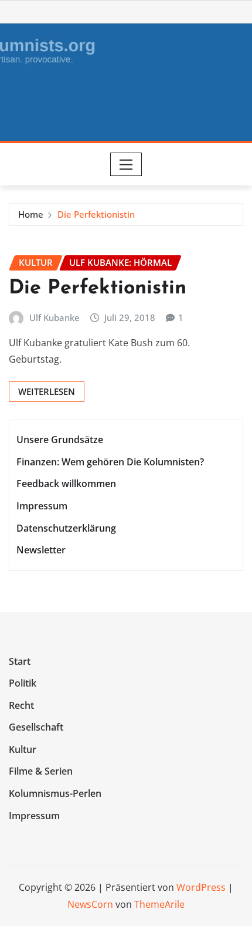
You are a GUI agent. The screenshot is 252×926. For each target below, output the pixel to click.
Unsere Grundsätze (59, 439)
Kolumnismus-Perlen (55, 793)
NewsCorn (90, 904)
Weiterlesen (46, 391)
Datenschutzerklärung (66, 528)
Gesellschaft (36, 727)
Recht (21, 705)
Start (19, 661)
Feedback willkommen (66, 484)
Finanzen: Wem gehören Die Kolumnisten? (110, 461)
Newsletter (41, 549)
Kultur (22, 749)
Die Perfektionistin (96, 214)
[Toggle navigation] (126, 164)
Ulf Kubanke (54, 317)
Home (30, 214)
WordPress (201, 887)
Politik (22, 683)
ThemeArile (159, 904)
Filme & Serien (41, 771)
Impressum (41, 505)
